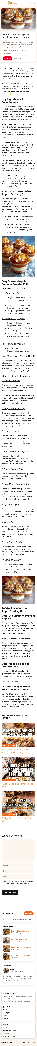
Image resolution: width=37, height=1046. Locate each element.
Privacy (18, 1042)
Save (9, 58)
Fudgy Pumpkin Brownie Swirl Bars (17, 819)
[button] (30, 3)
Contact (5, 1019)
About (5, 1016)
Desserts (6, 1033)
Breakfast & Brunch (9, 1036)
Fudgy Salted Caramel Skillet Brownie (17, 785)
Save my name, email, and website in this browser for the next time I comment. (18, 883)
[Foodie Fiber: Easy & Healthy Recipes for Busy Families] (9, 3)
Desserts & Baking (9, 745)
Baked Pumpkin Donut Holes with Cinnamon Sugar (17, 751)
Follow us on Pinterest (20, 58)
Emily (7, 50)
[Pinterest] (34, 1042)
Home (5, 1010)
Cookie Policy (26, 1042)
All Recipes (6, 1013)
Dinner (5, 1027)
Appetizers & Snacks (9, 1030)
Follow (30, 913)
